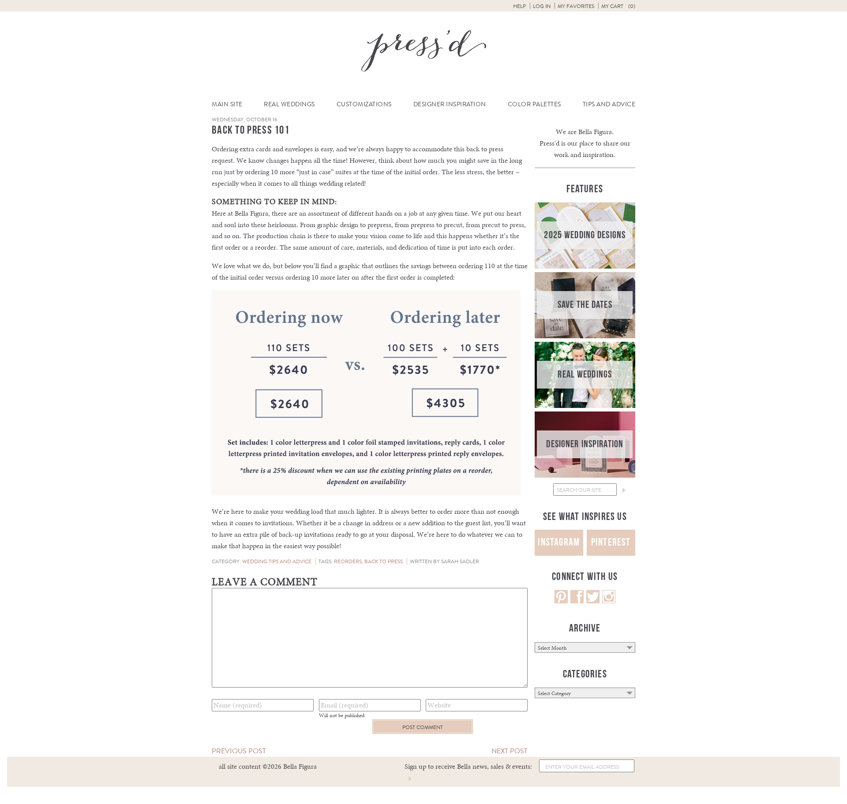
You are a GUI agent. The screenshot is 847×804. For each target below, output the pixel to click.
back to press (383, 561)
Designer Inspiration (449, 104)
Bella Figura (595, 131)
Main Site (227, 104)
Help (519, 6)
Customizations (364, 104)
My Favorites (576, 6)
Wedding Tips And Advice (276, 561)
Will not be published (341, 715)
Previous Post (239, 751)
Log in (542, 6)
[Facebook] (577, 601)
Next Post (509, 751)
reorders (348, 561)
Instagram (559, 542)
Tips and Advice (609, 104)
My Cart (618, 6)
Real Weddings (289, 104)
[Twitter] (593, 601)
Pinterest (611, 542)
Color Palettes (534, 104)
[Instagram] (609, 601)
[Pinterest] (561, 601)
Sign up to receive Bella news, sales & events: (468, 766)
